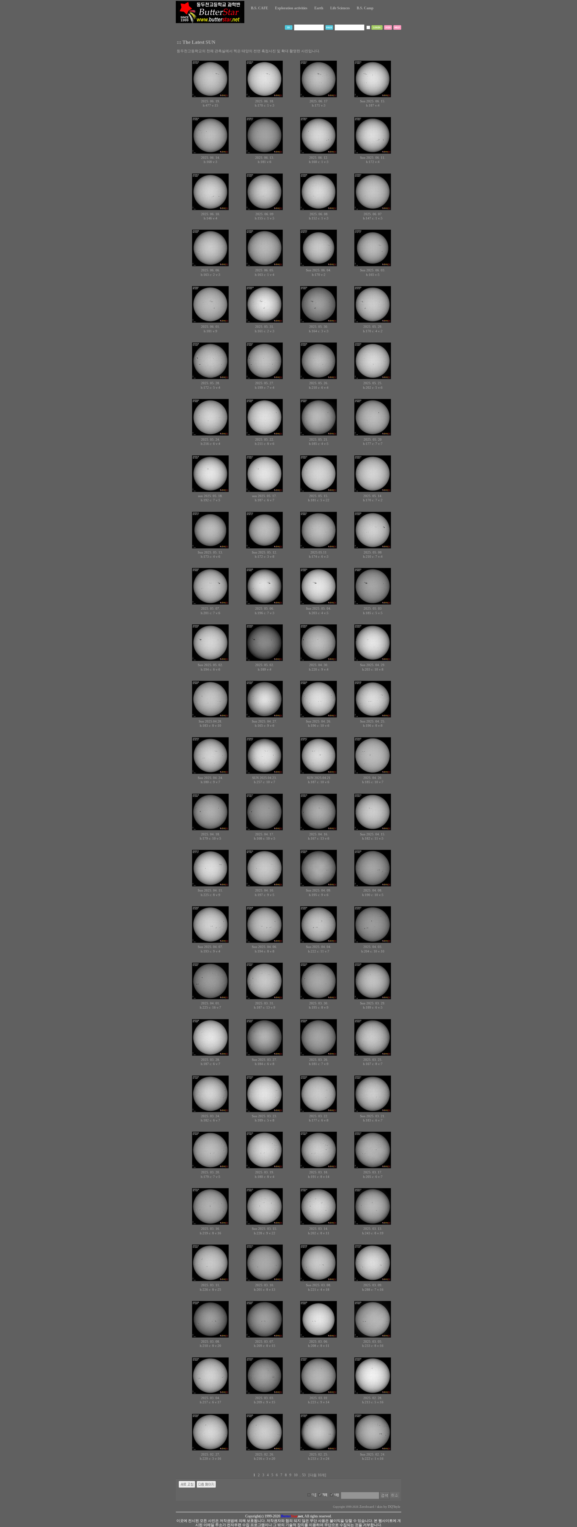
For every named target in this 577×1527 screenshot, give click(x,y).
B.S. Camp (365, 8)
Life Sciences (340, 8)
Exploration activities (291, 8)
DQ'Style (394, 1506)
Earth (318, 8)
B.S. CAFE (259, 8)
